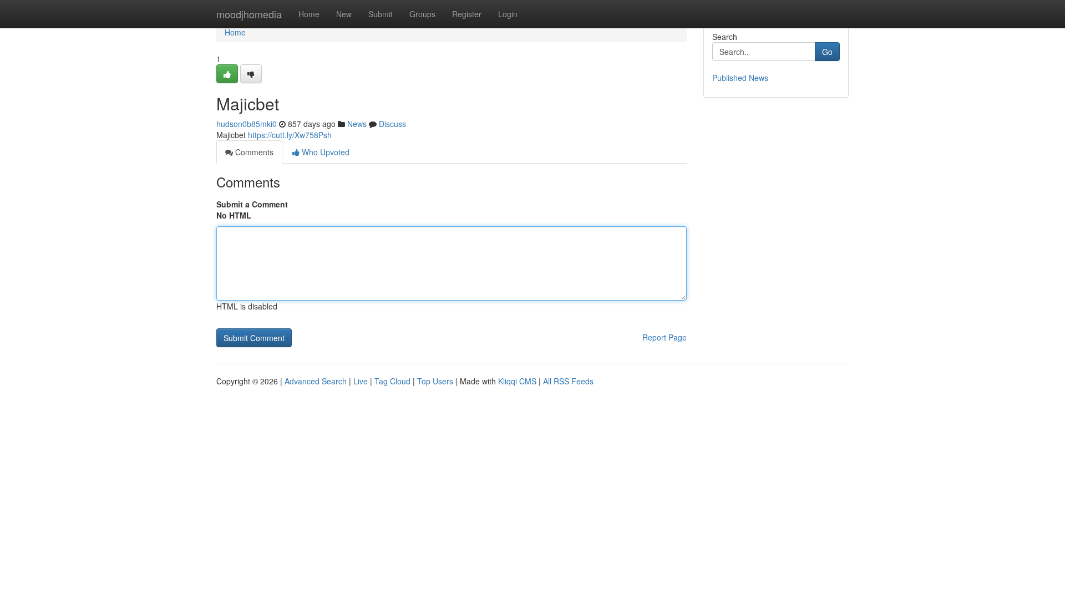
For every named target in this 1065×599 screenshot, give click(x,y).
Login (508, 13)
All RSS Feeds (568, 381)
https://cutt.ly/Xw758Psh (290, 134)
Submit (380, 13)
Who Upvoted (324, 152)
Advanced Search (316, 381)
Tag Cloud (392, 381)
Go (827, 51)
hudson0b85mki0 (246, 123)
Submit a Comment (252, 204)
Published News (740, 77)
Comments (253, 152)
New (344, 13)
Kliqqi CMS (517, 381)
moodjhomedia (249, 14)
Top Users (435, 381)
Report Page (664, 337)
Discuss (392, 123)
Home (309, 13)
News (357, 123)
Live (360, 381)
